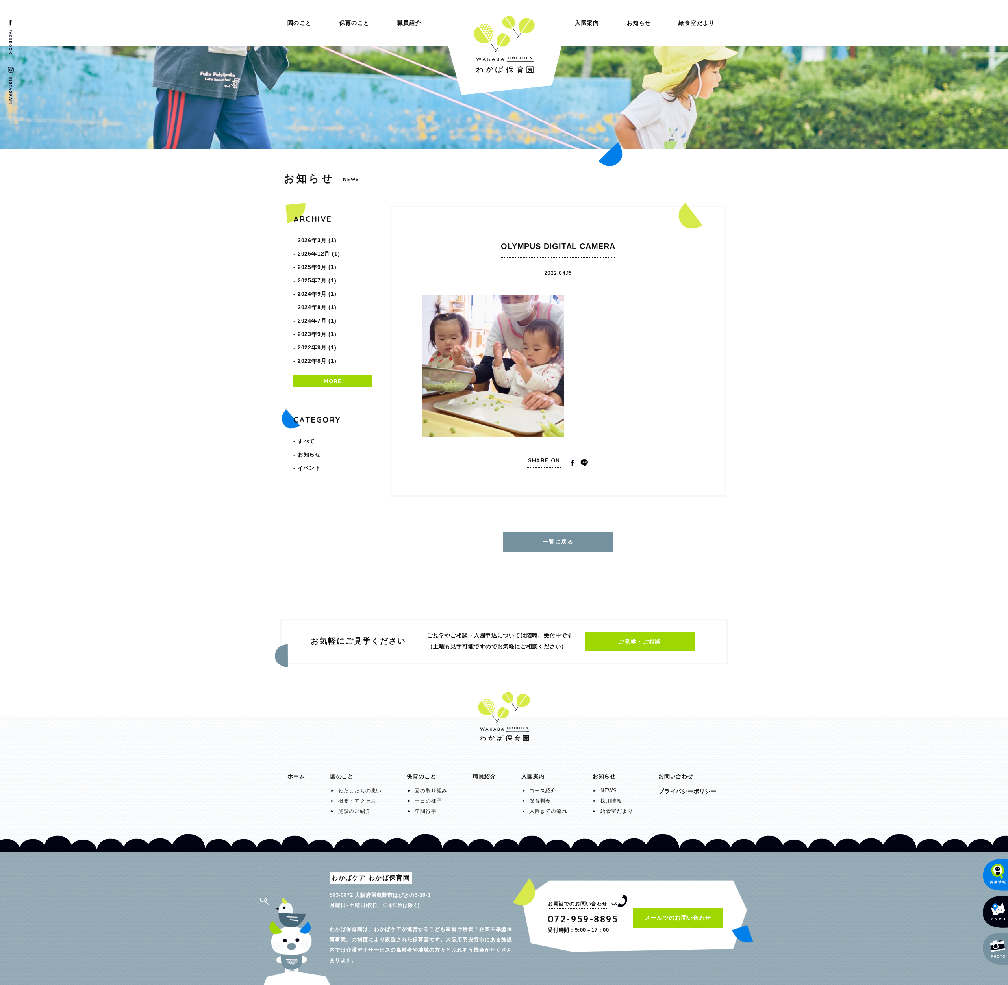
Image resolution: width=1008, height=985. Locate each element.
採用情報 (611, 801)
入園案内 (587, 23)
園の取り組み (431, 791)
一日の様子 (428, 801)
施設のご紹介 (354, 811)
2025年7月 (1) (317, 280)
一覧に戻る (558, 541)
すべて (306, 441)
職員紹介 (409, 23)
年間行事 (425, 811)
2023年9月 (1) (317, 334)
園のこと (299, 23)
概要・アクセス (357, 801)
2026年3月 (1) (317, 240)
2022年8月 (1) (317, 361)
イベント (309, 468)
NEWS (608, 791)
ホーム (296, 776)
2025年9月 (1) (317, 267)
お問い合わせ (675, 776)
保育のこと (354, 23)
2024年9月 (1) (317, 294)
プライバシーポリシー (687, 791)
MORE (333, 381)
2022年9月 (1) (317, 347)
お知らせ (639, 23)
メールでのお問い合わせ (678, 918)
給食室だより (696, 23)
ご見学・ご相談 (640, 641)
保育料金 (540, 801)
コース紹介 (542, 791)
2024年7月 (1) (317, 320)
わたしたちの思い (360, 791)
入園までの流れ (548, 811)
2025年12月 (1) (319, 253)
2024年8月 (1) (317, 307)
